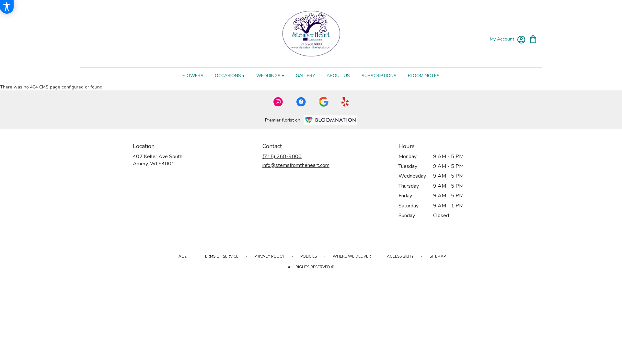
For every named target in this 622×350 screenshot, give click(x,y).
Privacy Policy (269, 256)
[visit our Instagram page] (278, 102)
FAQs (182, 256)
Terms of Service (220, 256)
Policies (308, 256)
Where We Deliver (352, 256)
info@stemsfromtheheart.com (295, 165)
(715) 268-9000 (282, 156)
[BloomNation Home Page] (330, 120)
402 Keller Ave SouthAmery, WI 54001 (157, 160)
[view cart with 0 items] (533, 39)
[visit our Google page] (323, 102)
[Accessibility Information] (7, 7)
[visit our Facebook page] (301, 102)
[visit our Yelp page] (345, 102)
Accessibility (400, 256)
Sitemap (438, 256)
